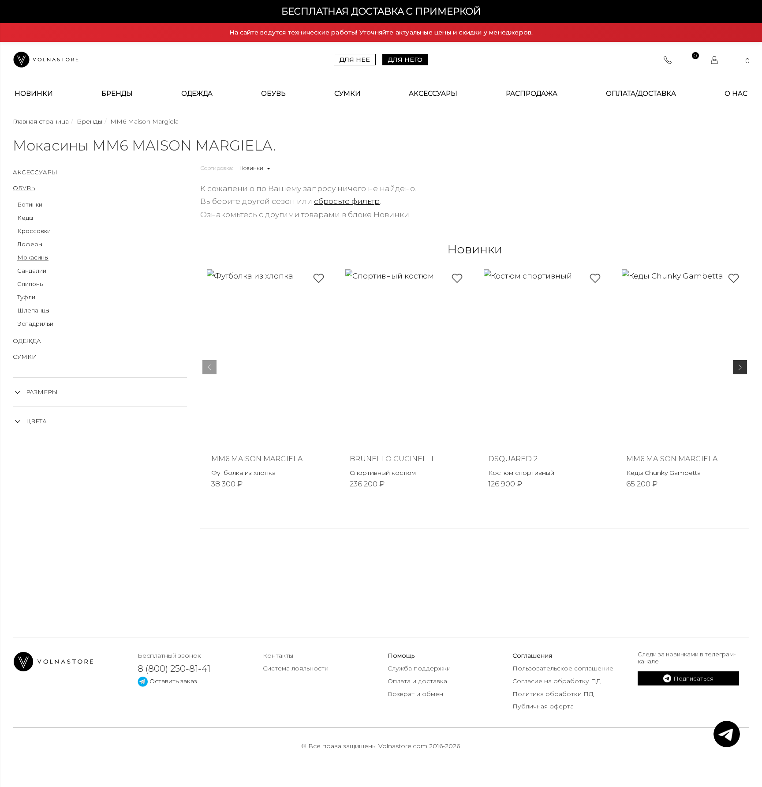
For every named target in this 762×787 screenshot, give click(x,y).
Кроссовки (34, 230)
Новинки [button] (252, 168)
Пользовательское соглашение (562, 668)
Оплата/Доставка (641, 94)
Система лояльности (296, 668)
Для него (405, 60)
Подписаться (693, 678)
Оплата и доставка (417, 681)
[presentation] (209, 369)
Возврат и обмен (415, 694)
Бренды (117, 94)
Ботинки (29, 204)
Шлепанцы (33, 310)
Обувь (273, 94)
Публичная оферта (543, 706)
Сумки (347, 94)
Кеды (25, 217)
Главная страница (41, 121)
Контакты (278, 655)
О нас (736, 94)
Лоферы (29, 244)
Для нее (355, 60)
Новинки (34, 94)
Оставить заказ (172, 681)
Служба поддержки (419, 668)
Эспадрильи (35, 323)
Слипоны (30, 283)
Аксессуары (433, 94)
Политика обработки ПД (553, 694)
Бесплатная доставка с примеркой (381, 11)
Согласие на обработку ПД (556, 681)
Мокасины (33, 257)
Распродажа (531, 94)
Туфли (26, 297)
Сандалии (31, 270)
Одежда (197, 94)
